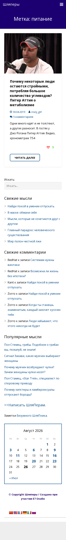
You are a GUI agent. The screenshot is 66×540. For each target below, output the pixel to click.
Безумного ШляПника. (32, 416)
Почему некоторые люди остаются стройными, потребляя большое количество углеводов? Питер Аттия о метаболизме (32, 93)
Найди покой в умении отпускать (31, 206)
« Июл (13, 478)
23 (54, 461)
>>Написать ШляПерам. (25, 405)
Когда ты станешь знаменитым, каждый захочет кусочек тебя (34, 310)
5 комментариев (23, 116)
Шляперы (11, 4)
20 (34, 461)
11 (18, 455)
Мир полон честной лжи (24, 241)
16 (54, 455)
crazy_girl (36, 112)
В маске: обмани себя (22, 212)
